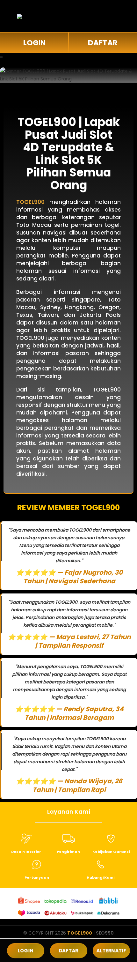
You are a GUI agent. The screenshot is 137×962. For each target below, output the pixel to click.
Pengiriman (68, 851)
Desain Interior (26, 851)
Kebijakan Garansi (111, 851)
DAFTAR (103, 43)
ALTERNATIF (111, 950)
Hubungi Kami (100, 877)
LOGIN (34, 43)
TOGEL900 (79, 933)
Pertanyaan (37, 877)
